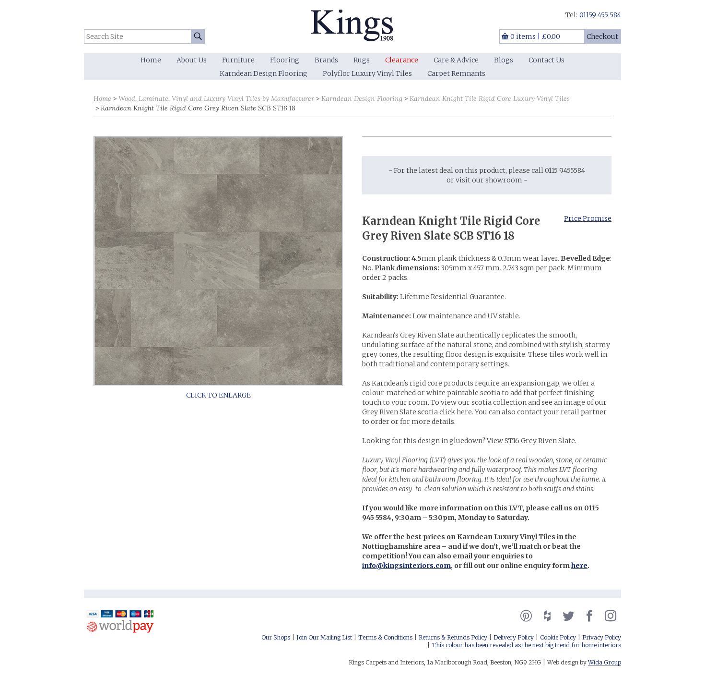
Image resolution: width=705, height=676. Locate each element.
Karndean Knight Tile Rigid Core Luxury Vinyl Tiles (490, 98)
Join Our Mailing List (324, 637)
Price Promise (587, 218)
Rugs (361, 60)
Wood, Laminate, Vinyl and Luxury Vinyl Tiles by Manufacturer (216, 98)
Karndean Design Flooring (263, 73)
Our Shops (275, 637)
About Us (191, 60)
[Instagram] (610, 616)
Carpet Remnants (456, 73)
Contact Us (546, 60)
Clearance (401, 60)
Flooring (284, 60)
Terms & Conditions (385, 637)
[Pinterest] (526, 616)
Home (151, 60)
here (579, 565)
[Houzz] (547, 616)
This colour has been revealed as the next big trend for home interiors (526, 645)
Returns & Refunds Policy (453, 637)
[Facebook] (589, 616)
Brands (326, 60)
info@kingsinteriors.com (406, 565)
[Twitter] (568, 616)
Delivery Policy (514, 637)
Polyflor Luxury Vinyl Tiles (367, 73)
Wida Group (604, 662)
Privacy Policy (601, 637)
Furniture (238, 60)
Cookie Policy (558, 637)
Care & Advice (456, 60)
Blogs (503, 60)
